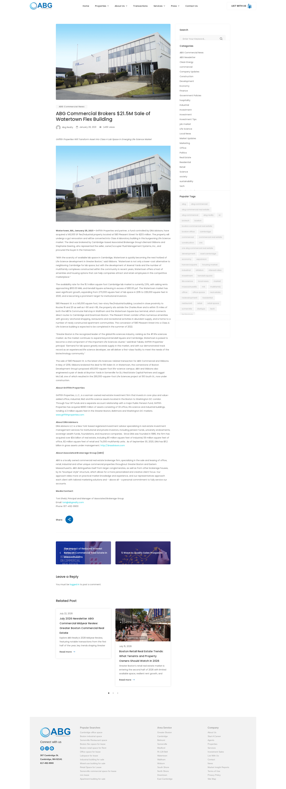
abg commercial (199, 204)
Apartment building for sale (92, 779)
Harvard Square (189, 264)
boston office (188, 231)
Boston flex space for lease (92, 744)
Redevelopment (189, 297)
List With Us (213, 755)
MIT (203, 286)
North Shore (163, 771)
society (183, 176)
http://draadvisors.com (113, 445)
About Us (212, 732)
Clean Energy (186, 62)
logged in (74, 584)
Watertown (162, 755)
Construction (186, 76)
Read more (66, 651)
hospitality (185, 100)
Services (212, 748)
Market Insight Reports (218, 767)
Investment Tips (188, 119)
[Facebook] (52, 748)
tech (182, 186)
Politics (183, 152)
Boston (198, 220)
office (184, 292)
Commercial (188, 237)
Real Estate (185, 157)
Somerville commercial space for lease (98, 771)
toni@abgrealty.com (73, 502)
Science (184, 171)
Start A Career (214, 736)
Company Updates (189, 71)
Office (183, 147)
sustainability (186, 181)
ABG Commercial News (71, 106)
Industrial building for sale (92, 759)
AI (219, 215)
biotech (185, 220)
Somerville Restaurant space (93, 740)
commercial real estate (210, 237)
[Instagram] (47, 748)
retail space (213, 303)
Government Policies (190, 95)
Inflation (199, 270)
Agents (211, 740)
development (188, 253)
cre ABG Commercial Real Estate (197, 248)
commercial (186, 66)
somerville (187, 308)
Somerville (162, 744)
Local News (185, 133)
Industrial (184, 105)
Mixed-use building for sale (92, 763)
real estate (215, 292)
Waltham (161, 759)
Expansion (201, 259)
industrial (186, 270)
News (210, 763)
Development (187, 81)
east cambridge (208, 253)
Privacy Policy (214, 775)
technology (187, 314)
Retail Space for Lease (90, 767)
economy (186, 259)
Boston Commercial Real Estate (197, 226)
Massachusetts (189, 286)
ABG (184, 204)
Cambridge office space (91, 732)
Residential (185, 162)
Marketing (185, 143)
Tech (212, 308)
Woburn (161, 763)
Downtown (162, 775)
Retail (182, 167)
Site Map (212, 779)
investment (187, 275)
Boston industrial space (91, 736)
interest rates (215, 270)
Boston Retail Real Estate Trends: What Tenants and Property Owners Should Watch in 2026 (141, 656)
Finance (184, 90)
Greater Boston (164, 732)
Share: (59, 519)
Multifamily (215, 286)
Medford (161, 748)
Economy (184, 85)
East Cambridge (164, 779)
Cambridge (205, 231)
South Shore (163, 767)
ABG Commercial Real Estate (195, 209)
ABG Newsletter (187, 57)
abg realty (208, 215)
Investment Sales (216, 752)
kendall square (205, 275)
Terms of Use (214, 771)
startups (201, 308)
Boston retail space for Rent (93, 748)
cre (200, 242)
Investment (186, 109)
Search (221, 39)
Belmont (161, 740)
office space (199, 292)
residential (207, 297)
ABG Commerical (190, 215)
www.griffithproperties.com (70, 414)
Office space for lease (90, 752)
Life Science (186, 128)
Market (217, 281)
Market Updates (188, 138)
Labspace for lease (89, 755)
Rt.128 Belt (162, 752)
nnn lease (84, 775)
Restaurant (187, 303)
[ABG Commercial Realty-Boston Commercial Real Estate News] (41, 6)
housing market (209, 264)
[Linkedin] (42, 748)
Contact (211, 759)
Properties (212, 744)
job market (185, 124)
